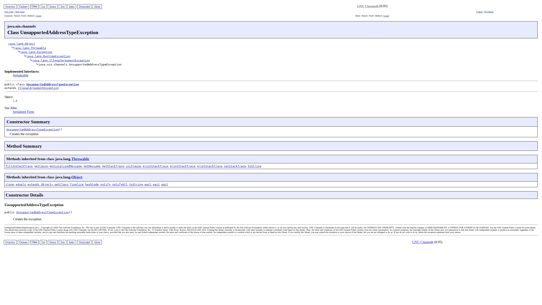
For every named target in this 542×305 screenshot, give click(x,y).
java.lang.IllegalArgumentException (61, 60)
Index (72, 6)
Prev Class (9, 12)
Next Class (20, 12)
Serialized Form (23, 112)
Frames (479, 12)
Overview (10, 6)
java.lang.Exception (36, 52)
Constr (38, 16)
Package (23, 6)
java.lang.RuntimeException (48, 56)
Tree (62, 6)
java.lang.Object (21, 43)
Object (76, 177)
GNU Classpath (368, 6)
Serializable (20, 75)
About (97, 6)
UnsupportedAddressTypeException (52, 84)
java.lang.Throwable (30, 48)
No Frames (489, 12)
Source (52, 6)
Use (43, 6)
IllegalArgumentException (38, 88)
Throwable (80, 159)
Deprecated (84, 6)
